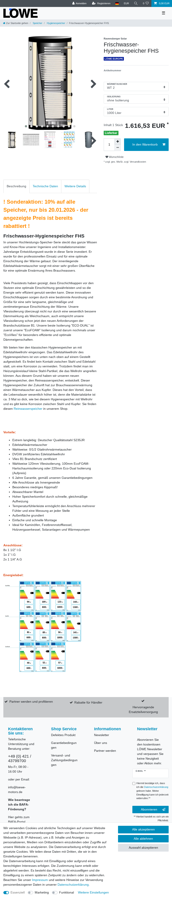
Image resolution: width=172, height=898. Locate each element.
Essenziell (18, 892)
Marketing (42, 892)
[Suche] (135, 3)
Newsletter (101, 735)
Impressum (40, 880)
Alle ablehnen (143, 838)
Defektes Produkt (63, 735)
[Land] (117, 3)
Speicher (37, 23)
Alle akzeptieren (143, 829)
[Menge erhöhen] (117, 141)
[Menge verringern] (117, 148)
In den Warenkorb (145, 144)
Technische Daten (45, 186)
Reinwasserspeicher (28, 408)
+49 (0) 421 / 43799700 (19, 758)
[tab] (16, 186)
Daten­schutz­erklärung (73, 884)
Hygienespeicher (55, 23)
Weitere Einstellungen (93, 892)
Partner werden (105, 750)
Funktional (66, 892)
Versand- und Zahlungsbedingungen (64, 760)
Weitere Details (75, 186)
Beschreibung (16, 186)
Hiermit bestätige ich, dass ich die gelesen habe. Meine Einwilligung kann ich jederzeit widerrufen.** (152, 791)
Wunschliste (116, 157)
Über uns (100, 743)
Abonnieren (149, 809)
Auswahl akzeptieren (143, 847)
